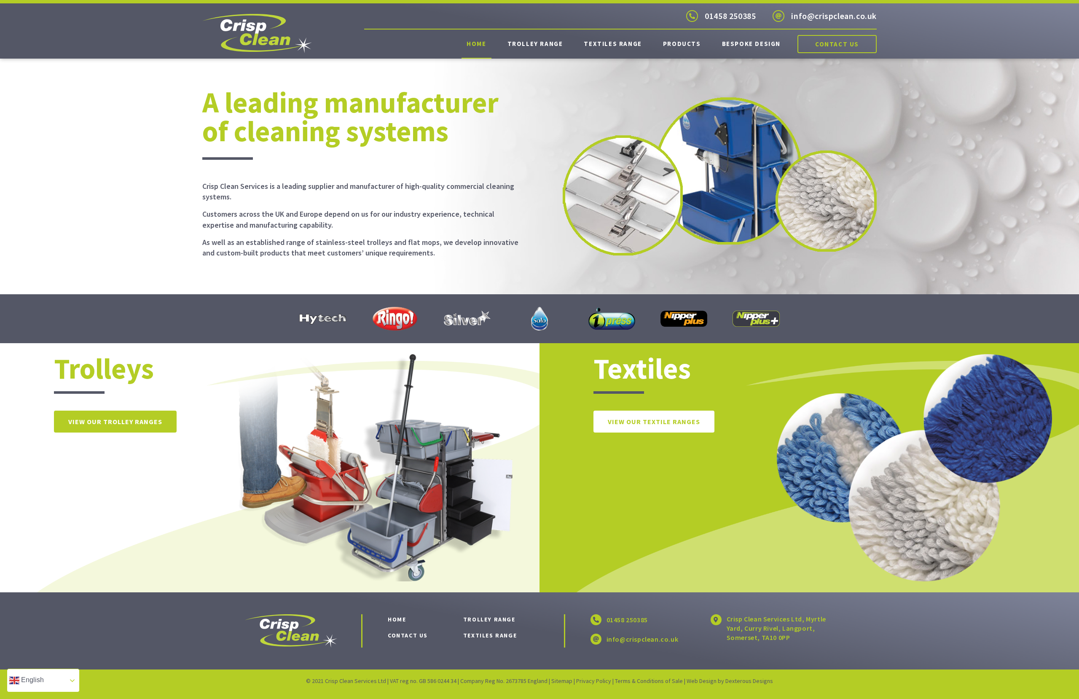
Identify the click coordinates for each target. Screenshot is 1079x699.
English (31, 679)
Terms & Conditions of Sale (649, 681)
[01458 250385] (692, 16)
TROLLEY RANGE (489, 619)
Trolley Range (535, 44)
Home (476, 44)
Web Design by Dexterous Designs (730, 681)
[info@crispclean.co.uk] (778, 16)
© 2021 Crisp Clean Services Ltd (346, 681)
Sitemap (561, 681)
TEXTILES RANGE (490, 635)
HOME (397, 619)
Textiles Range (612, 44)
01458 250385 (730, 16)
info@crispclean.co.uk (834, 16)
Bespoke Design (751, 44)
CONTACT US (408, 635)
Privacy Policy (593, 681)
